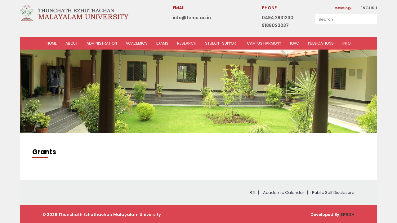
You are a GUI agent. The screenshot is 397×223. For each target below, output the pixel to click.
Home (52, 43)
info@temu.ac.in (192, 18)
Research (186, 43)
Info (346, 43)
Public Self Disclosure (333, 192)
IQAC (294, 43)
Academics (137, 43)
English (368, 8)
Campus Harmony (264, 43)
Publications (321, 43)
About (71, 43)
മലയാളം (343, 8)
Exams (162, 43)
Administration (102, 43)
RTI (252, 192)
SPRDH (347, 214)
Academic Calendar (283, 192)
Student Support (221, 43)
